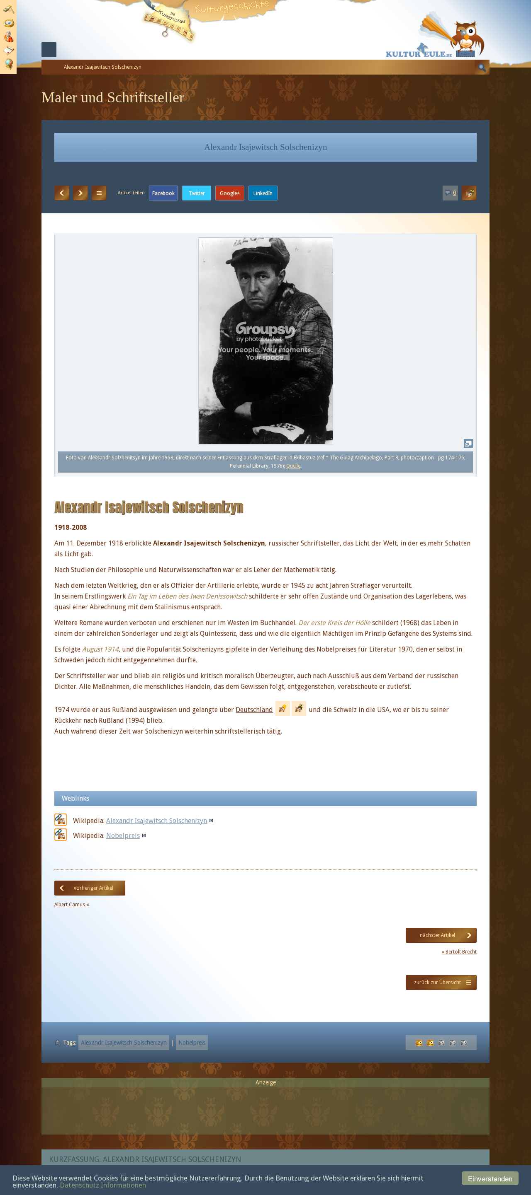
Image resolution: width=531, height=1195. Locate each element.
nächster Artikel (437, 935)
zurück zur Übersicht (437, 982)
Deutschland (254, 710)
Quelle (293, 466)
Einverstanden (490, 1178)
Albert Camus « (71, 905)
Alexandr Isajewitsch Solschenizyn (156, 821)
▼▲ (99, 193)
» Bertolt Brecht (459, 952)
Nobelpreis (123, 836)
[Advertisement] (265, 1107)
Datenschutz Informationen (103, 1185)
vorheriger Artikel (93, 888)
